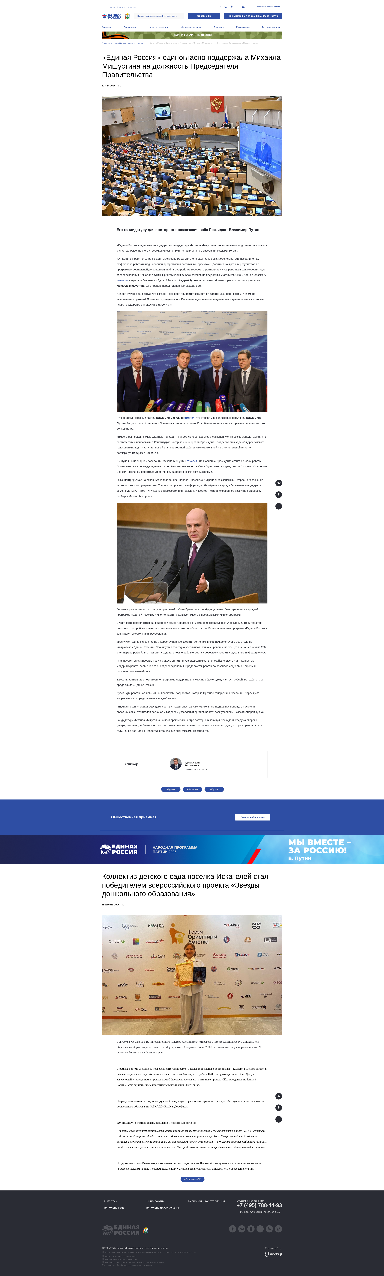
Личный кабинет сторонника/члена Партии (253, 16)
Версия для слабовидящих (268, 7)
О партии (106, 27)
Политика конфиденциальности (119, 1259)
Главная (106, 43)
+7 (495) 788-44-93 (259, 1205)
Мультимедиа (243, 27)
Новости (141, 43)
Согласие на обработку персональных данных (127, 1265)
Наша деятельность (158, 27)
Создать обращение (253, 817)
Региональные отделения (206, 1201)
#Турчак (171, 789)
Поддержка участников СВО (192, 35)
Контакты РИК (114, 1208)
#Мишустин (192, 789)
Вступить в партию (271, 27)
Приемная (218, 27)
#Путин (214, 789)
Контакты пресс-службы (163, 1208)
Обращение (204, 16)
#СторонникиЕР (192, 1179)
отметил (123, 280)
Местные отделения (191, 27)
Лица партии (130, 27)
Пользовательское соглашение (119, 1256)
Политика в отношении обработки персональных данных (133, 1262)
